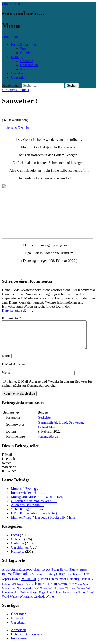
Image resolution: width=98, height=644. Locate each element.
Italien (6, 584)
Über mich (18, 77)
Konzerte (26, 69)
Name (6, 356)
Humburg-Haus (77, 579)
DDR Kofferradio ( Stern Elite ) (34, 513)
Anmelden (18, 630)
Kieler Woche (25, 584)
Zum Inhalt (10, 37)
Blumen (74, 569)
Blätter (83, 569)
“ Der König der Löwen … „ (32, 509)
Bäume (7, 574)
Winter (50, 596)
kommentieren (48, 436)
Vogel (90, 592)
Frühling (49, 574)
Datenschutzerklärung (17, 310)
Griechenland (75, 574)
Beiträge (17, 57)
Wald (5, 596)
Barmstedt (42, 569)
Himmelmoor (57, 579)
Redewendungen (29, 592)
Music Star (81, 584)
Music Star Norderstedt (17, 588)
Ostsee (81, 588)
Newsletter (18, 618)
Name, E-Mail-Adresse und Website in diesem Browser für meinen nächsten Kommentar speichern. (47, 383)
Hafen (16, 579)
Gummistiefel (47, 422)
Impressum (19, 638)
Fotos (24, 49)
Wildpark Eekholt (32, 596)
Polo (88, 588)
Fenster (40, 574)
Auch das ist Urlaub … (27, 505)
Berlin (64, 569)
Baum (55, 569)
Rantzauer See (10, 592)
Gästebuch (18, 73)
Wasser (14, 596)
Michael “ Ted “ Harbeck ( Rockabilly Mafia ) (44, 517)
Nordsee (59, 588)
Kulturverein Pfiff (62, 584)
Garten (61, 574)
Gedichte (26, 61)
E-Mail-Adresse (13, 364)
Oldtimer (70, 588)
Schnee (57, 592)
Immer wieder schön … (28, 493)
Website (7, 373)
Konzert (42, 583)
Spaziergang (46, 426)
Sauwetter (76, 422)
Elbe (32, 574)
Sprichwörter (70, 592)
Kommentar (12, 318)
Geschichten (29, 65)
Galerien (26, 53)
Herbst (44, 579)
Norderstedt (46, 588)
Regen (42, 592)
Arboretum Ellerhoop (17, 569)
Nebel (36, 588)
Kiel (13, 584)
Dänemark (20, 574)
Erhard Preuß (11, 4)
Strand (82, 592)
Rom (49, 592)
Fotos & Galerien (23, 44)
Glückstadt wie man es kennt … (34, 501)
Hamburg (30, 578)
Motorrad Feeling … (26, 489)
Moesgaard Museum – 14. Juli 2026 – (38, 497)
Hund (63, 422)
